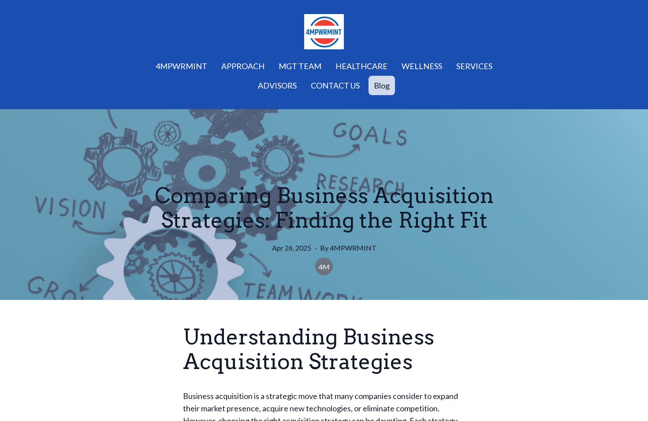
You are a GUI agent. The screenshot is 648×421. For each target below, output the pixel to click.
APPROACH (242, 66)
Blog (382, 85)
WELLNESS (422, 66)
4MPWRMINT (181, 66)
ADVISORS (277, 85)
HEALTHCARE (361, 66)
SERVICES (474, 66)
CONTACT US (335, 85)
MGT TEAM (300, 66)
